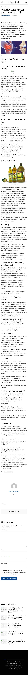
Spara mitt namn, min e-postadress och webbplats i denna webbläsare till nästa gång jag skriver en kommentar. (14, 572)
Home (2, 6)
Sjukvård (6, 6)
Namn (3, 550)
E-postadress (5, 556)
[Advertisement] (14, 19)
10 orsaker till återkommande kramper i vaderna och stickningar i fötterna (16, 625)
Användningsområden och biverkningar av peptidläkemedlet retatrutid (15, 609)
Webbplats (4, 563)
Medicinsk (14, 2)
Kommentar (4, 530)
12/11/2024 (14, 15)
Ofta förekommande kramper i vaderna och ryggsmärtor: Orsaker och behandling (16, 617)
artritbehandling (8, 471)
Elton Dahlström (6, 15)
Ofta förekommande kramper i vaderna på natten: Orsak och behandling (16, 633)
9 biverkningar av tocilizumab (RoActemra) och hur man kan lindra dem (16, 641)
